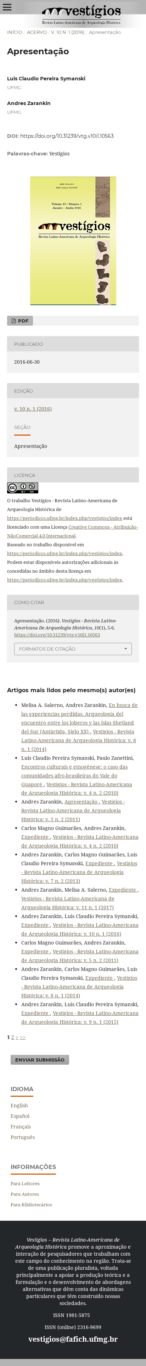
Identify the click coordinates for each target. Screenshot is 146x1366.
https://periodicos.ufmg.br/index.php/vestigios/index (64, 518)
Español (20, 1116)
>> (23, 1037)
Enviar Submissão (39, 1060)
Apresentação (81, 801)
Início (14, 32)
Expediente (35, 836)
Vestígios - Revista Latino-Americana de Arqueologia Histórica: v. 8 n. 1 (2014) (78, 740)
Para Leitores (25, 1183)
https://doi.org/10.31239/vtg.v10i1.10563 (67, 136)
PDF (22, 321)
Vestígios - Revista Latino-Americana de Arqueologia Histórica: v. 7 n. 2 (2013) (79, 872)
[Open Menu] (7, 7)
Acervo (37, 32)
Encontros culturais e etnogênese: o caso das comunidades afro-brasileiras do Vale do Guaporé (74, 775)
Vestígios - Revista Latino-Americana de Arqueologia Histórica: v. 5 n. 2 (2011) (73, 810)
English (19, 1105)
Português (23, 1137)
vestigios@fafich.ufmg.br (73, 1339)
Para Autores (25, 1194)
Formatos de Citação (47, 649)
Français (21, 1126)
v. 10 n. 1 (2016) (67, 32)
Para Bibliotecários (31, 1204)
